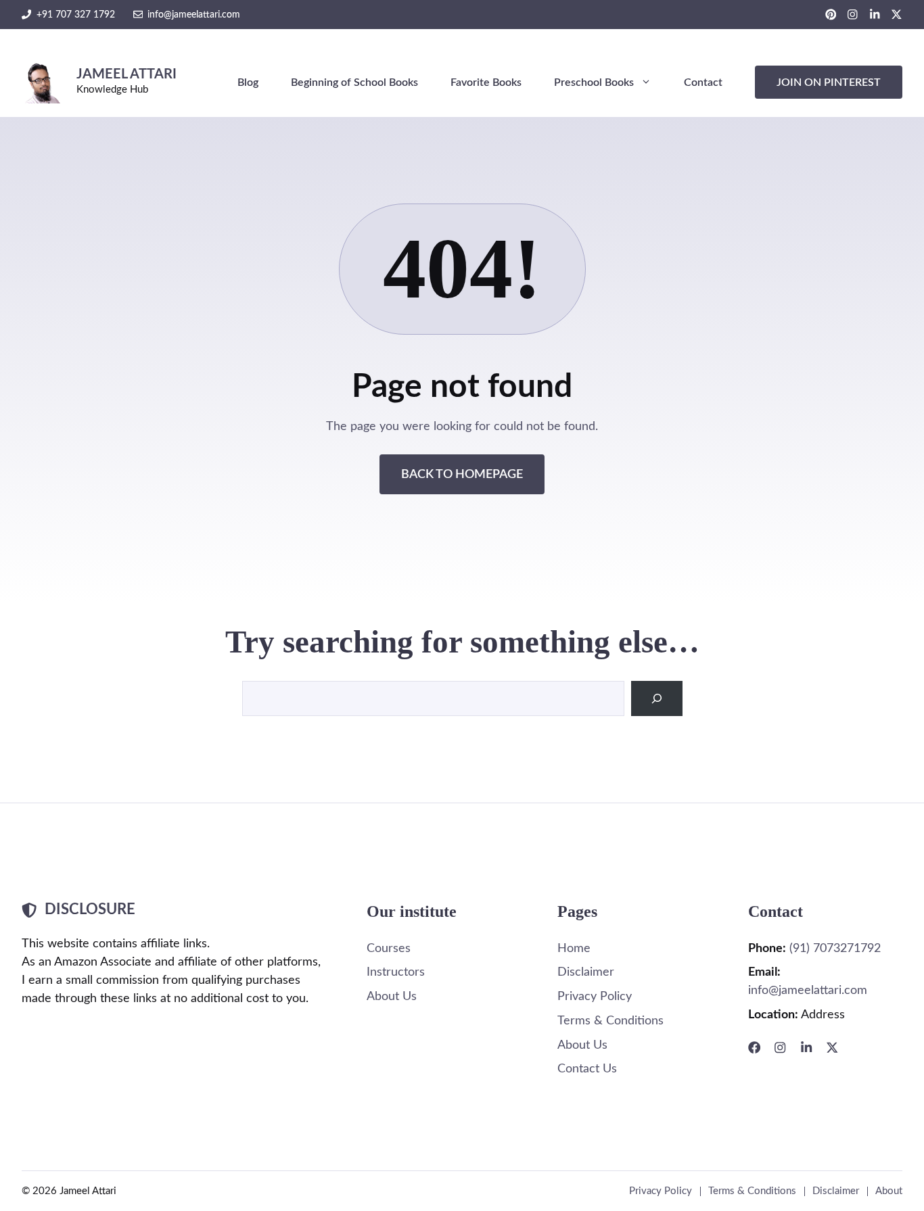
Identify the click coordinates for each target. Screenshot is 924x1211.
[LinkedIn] (806, 1047)
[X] (832, 1047)
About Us (392, 996)
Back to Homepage (462, 474)
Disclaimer (585, 972)
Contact (703, 82)
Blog (247, 82)
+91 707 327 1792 (76, 14)
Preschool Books (594, 82)
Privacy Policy (594, 996)
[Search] (657, 698)
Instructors (396, 972)
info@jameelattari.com (193, 14)
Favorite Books (486, 82)
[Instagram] (780, 1047)
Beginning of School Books (354, 82)
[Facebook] (754, 1047)
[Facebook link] (831, 14)
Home (574, 948)
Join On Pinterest (829, 82)
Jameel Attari (126, 74)
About (888, 1191)
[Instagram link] (852, 14)
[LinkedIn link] (875, 14)
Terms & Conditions (610, 1020)
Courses (389, 948)
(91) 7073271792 (835, 948)
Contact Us (587, 1068)
